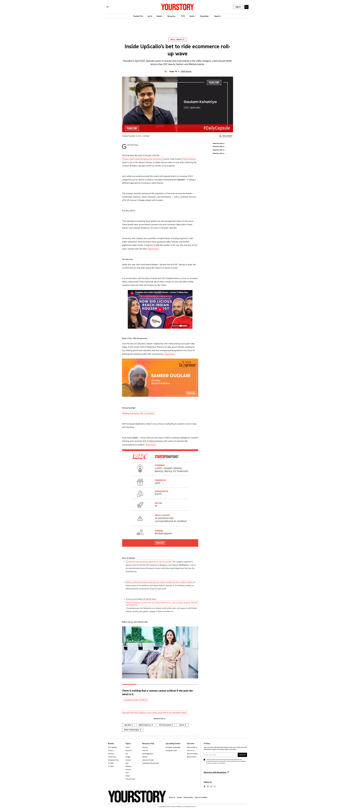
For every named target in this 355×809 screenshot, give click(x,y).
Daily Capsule (176, 39)
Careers (179, 797)
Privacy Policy (188, 797)
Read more (153, 249)
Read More (170, 354)
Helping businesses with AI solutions (138, 413)
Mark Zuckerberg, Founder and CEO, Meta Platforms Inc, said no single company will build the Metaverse (161, 603)
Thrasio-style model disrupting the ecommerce (142, 159)
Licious (181, 725)
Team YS (173, 71)
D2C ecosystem (165, 725)
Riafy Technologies (131, 730)
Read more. (151, 444)
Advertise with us (159, 718)
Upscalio (127, 725)
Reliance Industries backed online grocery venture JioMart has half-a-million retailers (159, 582)
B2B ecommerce (145, 725)
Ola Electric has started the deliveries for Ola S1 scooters (148, 562)
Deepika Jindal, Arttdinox (136, 700)
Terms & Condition (200, 797)
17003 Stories (185, 71)
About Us (172, 797)
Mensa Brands (189, 159)
